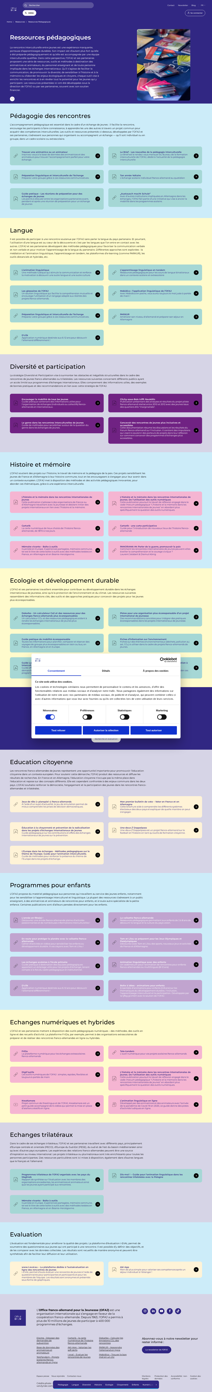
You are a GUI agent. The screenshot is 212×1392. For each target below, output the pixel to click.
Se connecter (196, 13)
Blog (193, 5)
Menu (31, 13)
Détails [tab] (106, 670)
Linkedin (153, 1311)
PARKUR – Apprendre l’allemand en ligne (110, 1348)
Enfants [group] (135, 1385)
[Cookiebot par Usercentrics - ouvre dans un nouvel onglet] (162, 659)
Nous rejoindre (58, 1376)
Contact (170, 5)
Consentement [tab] (56, 670)
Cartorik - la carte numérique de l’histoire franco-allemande (80, 1340)
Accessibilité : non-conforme (179, 1377)
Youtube (161, 1311)
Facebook (170, 1311)
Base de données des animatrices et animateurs (48, 1350)
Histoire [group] (98, 1385)
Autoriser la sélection (106, 730)
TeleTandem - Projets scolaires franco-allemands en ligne (48, 1359)
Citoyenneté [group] (122, 1385)
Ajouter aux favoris (12, 99)
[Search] (26, 5)
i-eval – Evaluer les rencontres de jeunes (79, 1355)
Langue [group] (75, 1385)
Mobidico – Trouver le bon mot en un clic (113, 1355)
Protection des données (161, 1377)
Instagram (145, 1311)
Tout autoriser (154, 730)
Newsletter (183, 5)
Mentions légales (146, 1377)
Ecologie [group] (109, 1385)
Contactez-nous (74, 1376)
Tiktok (178, 1311)
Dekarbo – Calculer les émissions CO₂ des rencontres (111, 1340)
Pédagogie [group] (63, 1385)
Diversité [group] (86, 1385)
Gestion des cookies (195, 1377)
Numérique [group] (148, 1385)
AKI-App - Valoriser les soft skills (79, 1348)
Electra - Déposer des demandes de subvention (48, 1340)
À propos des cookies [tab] (155, 670)
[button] (156, 1384)
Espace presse (43, 1376)
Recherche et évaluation (106, 739)
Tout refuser (58, 730)
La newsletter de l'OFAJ (156, 1349)
